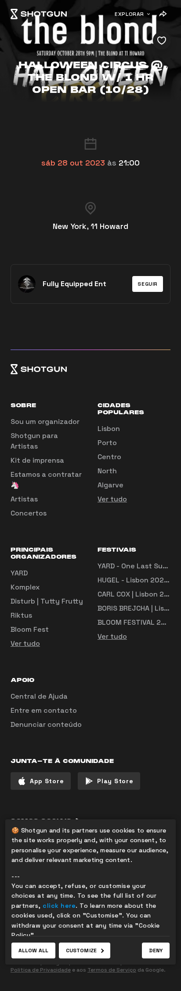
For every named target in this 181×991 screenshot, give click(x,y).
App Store (47, 781)
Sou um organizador (45, 421)
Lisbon (109, 428)
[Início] (39, 14)
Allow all (33, 950)
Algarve (110, 485)
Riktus (21, 615)
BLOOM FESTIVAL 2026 (136, 622)
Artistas (24, 499)
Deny (156, 950)
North (107, 470)
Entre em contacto (44, 710)
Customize (81, 950)
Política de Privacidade (41, 969)
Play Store (115, 781)
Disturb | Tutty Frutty (47, 601)
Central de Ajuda (39, 696)
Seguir (148, 283)
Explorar (129, 14)
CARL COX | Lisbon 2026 (137, 594)
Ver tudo (112, 499)
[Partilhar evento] (162, 14)
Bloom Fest (30, 629)
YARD (19, 573)
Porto (107, 442)
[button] (147, 284)
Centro (109, 456)
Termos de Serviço (111, 969)
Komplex (25, 587)
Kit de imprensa (37, 460)
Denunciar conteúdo (46, 724)
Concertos (29, 513)
